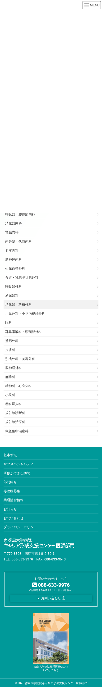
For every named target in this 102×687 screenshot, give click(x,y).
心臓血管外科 (15, 268)
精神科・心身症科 (18, 386)
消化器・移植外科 (18, 304)
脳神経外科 (13, 368)
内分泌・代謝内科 (18, 241)
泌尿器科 (12, 295)
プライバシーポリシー (20, 527)
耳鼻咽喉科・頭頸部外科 (23, 332)
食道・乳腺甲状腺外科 (21, 277)
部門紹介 (10, 482)
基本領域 (10, 455)
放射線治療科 (15, 422)
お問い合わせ (13, 518)
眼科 (8, 322)
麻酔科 (10, 377)
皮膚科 (10, 350)
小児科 (10, 395)
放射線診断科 (15, 413)
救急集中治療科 (16, 431)
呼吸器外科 (13, 286)
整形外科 (12, 341)
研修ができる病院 (17, 473)
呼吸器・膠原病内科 (20, 214)
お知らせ (10, 509)
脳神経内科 (13, 259)
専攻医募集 (12, 491)
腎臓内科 (12, 232)
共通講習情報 (13, 500)
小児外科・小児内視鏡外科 (25, 313)
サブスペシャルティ (18, 464)
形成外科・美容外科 (20, 359)
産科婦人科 (13, 404)
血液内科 (12, 250)
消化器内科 (13, 223)
